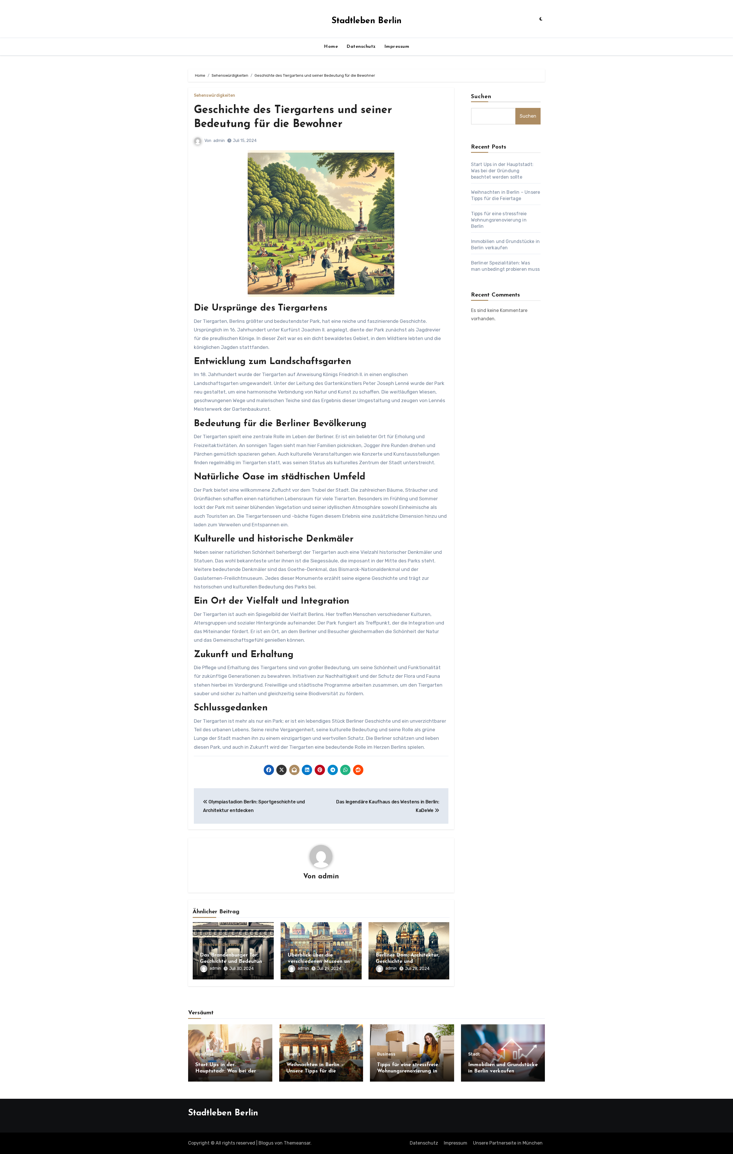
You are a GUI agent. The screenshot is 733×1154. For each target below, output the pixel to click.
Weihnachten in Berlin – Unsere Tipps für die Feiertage (315, 1071)
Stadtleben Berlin (366, 21)
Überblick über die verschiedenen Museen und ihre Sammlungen (320, 961)
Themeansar (297, 1143)
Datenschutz (361, 46)
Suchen (481, 97)
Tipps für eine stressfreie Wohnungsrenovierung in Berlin (499, 220)
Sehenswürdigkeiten (214, 96)
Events (293, 1054)
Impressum (396, 46)
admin (219, 140)
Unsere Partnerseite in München (508, 1143)
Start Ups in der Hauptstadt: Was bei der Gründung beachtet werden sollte (502, 171)
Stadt (474, 1054)
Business (204, 1054)
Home (331, 46)
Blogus (266, 1143)
